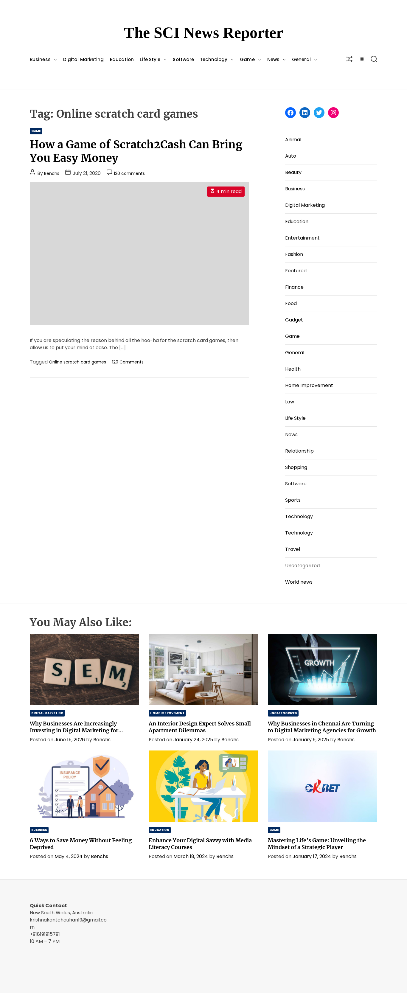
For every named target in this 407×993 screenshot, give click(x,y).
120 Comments (128, 362)
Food (291, 303)
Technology (213, 59)
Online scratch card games (77, 362)
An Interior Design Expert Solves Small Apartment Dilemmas (200, 727)
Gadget (294, 319)
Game (247, 59)
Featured (296, 270)
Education (122, 59)
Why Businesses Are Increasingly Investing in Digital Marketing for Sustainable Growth (74, 730)
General (301, 59)
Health (293, 369)
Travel (292, 549)
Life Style (150, 59)
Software (183, 59)
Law (289, 401)
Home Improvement (309, 385)
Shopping (296, 467)
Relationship (299, 450)
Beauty (293, 172)
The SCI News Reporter (203, 32)
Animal (293, 139)
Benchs (51, 173)
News (273, 59)
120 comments (129, 173)
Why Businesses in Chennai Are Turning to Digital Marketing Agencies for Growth (322, 727)
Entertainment (302, 237)
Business (40, 59)
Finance (294, 287)
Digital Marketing (83, 59)
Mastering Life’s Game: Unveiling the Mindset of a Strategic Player (317, 844)
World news (299, 582)
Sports (293, 500)
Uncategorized (302, 565)
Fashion (294, 254)
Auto (290, 156)
